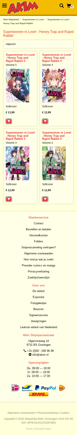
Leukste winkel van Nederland (38, 327)
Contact (38, 223)
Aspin (48, 428)
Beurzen (38, 309)
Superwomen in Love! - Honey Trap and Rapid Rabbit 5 (20, 58)
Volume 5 (11, 64)
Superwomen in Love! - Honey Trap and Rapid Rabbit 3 (20, 135)
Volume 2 (47, 142)
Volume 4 (47, 64)
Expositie (38, 297)
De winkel (38, 291)
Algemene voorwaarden (38, 253)
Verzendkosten (38, 235)
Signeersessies (38, 315)
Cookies (65, 412)
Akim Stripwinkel (11, 19)
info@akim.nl (40, 354)
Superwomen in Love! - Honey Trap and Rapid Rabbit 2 (56, 135)
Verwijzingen (38, 321)
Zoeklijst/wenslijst (39, 277)
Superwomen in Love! (33, 19)
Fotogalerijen (38, 303)
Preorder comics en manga (38, 265)
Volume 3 (11, 142)
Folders (38, 241)
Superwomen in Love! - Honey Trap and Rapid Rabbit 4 (56, 58)
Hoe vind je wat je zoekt (38, 259)
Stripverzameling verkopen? (38, 247)
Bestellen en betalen (38, 229)
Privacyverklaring (38, 271)
